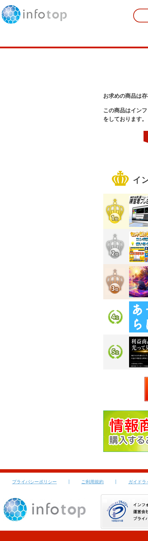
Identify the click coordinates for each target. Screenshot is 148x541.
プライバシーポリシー (34, 481)
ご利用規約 (92, 481)
